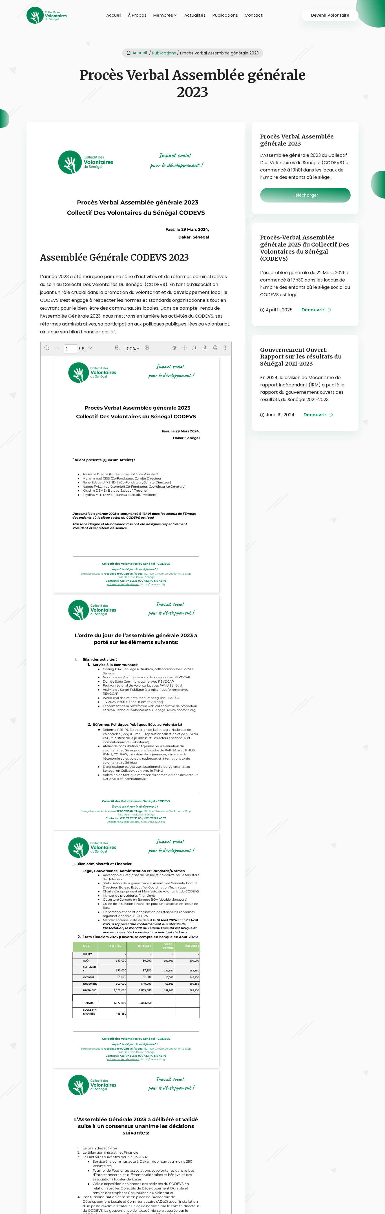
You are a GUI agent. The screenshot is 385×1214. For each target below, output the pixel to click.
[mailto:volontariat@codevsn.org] (123, 584)
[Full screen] (184, 347)
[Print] (215, 347)
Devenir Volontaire (330, 15)
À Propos (137, 15)
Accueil (113, 15)
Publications (225, 15)
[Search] (46, 347)
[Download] (204, 347)
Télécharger (305, 195)
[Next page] (90, 347)
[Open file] (194, 347)
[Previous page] (56, 347)
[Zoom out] (117, 347)
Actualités (195, 15)
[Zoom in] (147, 347)
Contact (254, 15)
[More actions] (225, 347)
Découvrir (313, 310)
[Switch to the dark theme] (174, 347)
